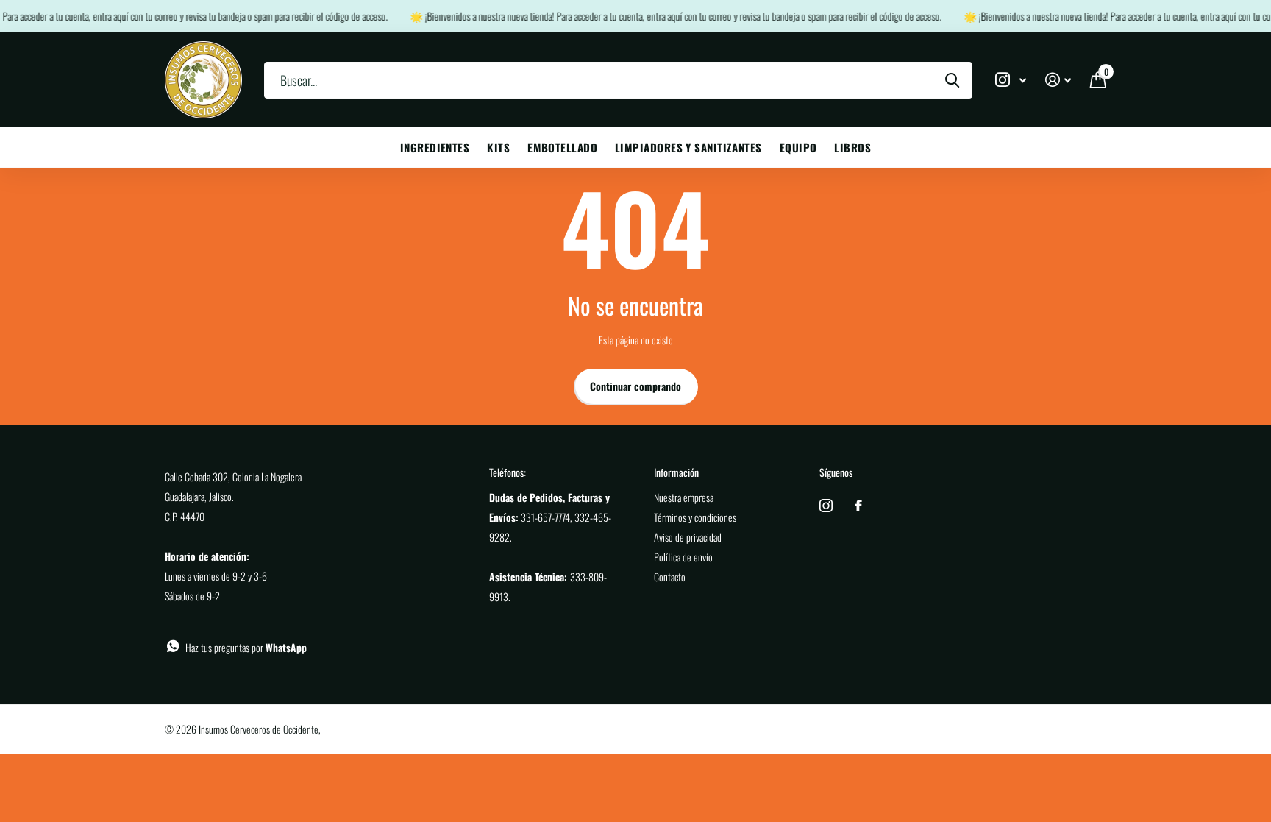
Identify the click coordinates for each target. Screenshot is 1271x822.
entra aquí (104, 16)
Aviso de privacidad (688, 537)
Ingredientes (434, 147)
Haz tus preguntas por (246, 647)
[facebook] (858, 505)
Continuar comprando (635, 386)
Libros (852, 147)
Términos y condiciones (695, 517)
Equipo (798, 147)
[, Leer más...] (1010, 79)
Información (676, 472)
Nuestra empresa (683, 497)
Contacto (670, 576)
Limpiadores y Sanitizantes (688, 147)
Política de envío (683, 556)
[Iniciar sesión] (1058, 79)
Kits (498, 147)
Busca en (952, 80)
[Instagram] (826, 505)
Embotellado (562, 147)
